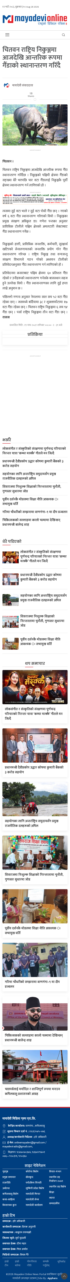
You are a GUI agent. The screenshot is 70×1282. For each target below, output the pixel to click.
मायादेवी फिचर (33, 1194)
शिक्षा (51, 1192)
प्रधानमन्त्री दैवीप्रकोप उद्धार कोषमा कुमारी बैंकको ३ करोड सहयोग (32, 463)
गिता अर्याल (15, 1249)
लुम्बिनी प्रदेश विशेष (35, 1188)
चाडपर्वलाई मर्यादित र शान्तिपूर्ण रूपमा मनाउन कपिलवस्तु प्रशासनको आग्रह (32, 1091)
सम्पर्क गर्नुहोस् (46, 1264)
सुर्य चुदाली (14, 1238)
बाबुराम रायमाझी (16, 1232)
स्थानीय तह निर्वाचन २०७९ (56, 1179)
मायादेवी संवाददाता (22, 85)
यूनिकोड (61, 1262)
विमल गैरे (15, 1255)
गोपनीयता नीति (32, 1264)
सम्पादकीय (54, 1203)
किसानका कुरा (9, 1205)
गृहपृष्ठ (5, 1171)
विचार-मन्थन (55, 1171)
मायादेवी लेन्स (32, 1199)
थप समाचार (35, 663)
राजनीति (6, 1183)
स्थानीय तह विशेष (57, 1186)
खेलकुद (29, 1177)
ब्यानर (52, 1198)
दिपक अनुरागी (19, 1227)
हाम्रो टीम (7, 1264)
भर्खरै (6, 439)
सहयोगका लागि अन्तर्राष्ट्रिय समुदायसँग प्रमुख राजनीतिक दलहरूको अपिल (29, 476)
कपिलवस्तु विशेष (10, 1194)
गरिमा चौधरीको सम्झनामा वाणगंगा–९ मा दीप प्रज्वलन (34, 512)
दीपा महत (14, 1243)
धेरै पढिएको (11, 541)
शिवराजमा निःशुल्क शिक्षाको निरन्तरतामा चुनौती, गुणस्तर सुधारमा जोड (31, 489)
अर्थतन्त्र (6, 1188)
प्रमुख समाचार (9, 1177)
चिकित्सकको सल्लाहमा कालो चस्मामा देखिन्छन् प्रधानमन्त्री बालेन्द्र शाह (31, 522)
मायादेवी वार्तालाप (34, 1205)
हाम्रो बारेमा (17, 1264)
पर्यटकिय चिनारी (34, 1183)
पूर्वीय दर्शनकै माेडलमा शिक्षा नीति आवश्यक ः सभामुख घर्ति (30, 501)
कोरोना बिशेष (32, 1171)
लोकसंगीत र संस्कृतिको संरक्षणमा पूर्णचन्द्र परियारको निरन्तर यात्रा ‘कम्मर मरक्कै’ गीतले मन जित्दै (34, 451)
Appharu (52, 1278)
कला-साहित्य (8, 1199)
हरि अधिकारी (13, 1221)
